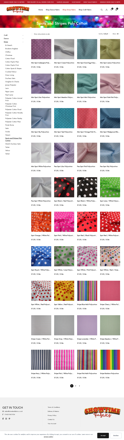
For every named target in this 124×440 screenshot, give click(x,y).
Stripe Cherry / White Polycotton (110, 304)
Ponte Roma (9, 125)
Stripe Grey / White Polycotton (64, 339)
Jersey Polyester (10, 85)
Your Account (52, 424)
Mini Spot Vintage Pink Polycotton (87, 132)
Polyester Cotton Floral (13, 109)
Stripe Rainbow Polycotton (109, 373)
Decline (115, 435)
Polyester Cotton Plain (13, 122)
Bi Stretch (8, 45)
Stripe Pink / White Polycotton (64, 373)
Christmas (8, 55)
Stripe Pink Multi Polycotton (87, 373)
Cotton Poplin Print (12, 65)
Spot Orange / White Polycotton (41, 235)
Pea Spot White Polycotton (41, 201)
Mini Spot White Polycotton (41, 166)
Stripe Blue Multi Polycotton (87, 304)
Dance (6, 38)
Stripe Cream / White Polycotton (41, 339)
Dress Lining (9, 75)
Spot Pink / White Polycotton (64, 235)
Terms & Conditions (54, 407)
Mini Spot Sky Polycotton (40, 132)
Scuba (7, 131)
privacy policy (48, 437)
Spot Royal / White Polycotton (41, 270)
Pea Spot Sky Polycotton (109, 166)
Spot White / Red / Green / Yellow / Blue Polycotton (110, 270)
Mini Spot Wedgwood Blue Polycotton (110, 132)
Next (79, 386)
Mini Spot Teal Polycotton (63, 132)
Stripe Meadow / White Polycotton (110, 339)
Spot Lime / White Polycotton (110, 201)
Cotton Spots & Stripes (13, 68)
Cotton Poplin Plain (12, 62)
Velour (7, 150)
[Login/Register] (106, 10)
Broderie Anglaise (11, 48)
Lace (7, 88)
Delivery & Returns (53, 411)
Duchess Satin (10, 78)
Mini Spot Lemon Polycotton (110, 63)
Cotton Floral (10, 58)
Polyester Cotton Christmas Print (11, 105)
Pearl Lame (9, 95)
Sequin (7, 135)
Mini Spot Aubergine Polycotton (41, 63)
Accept (103, 435)
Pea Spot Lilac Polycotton (63, 166)
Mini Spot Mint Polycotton (86, 97)
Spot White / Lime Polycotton (64, 270)
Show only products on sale (42, 34)
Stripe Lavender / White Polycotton (87, 339)
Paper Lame (9, 91)
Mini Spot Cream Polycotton (64, 63)
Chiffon (8, 52)
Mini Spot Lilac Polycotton (40, 97)
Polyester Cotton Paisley (13, 118)
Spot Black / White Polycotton (87, 201)
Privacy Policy (52, 415)
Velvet (7, 154)
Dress (55, 19)
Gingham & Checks (12, 81)
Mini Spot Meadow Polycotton (64, 97)
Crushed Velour (10, 72)
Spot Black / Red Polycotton (64, 201)
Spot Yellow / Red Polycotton (64, 304)
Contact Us (51, 419)
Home (50, 19)
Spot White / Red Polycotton (41, 304)
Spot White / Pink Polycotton (87, 270)
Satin (7, 128)
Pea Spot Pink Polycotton (86, 166)
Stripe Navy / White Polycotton (41, 373)
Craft (6, 35)
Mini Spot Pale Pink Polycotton (110, 97)
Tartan (7, 147)
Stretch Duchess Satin (13, 144)
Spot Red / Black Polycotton (87, 235)
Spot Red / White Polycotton (110, 235)
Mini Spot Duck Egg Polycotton (87, 63)
